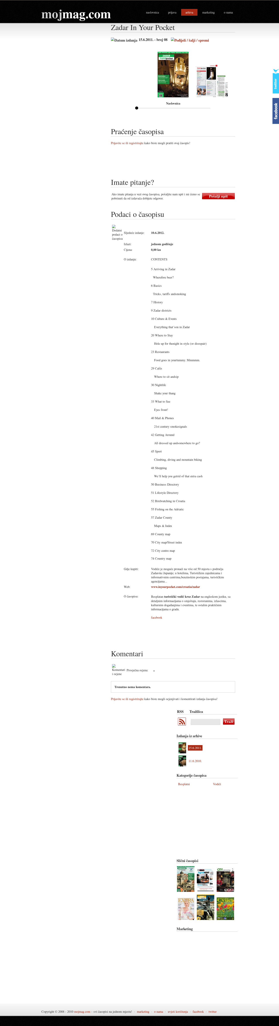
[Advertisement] (190, 163)
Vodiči (217, 784)
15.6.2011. (195, 748)
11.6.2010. (195, 761)
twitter (213, 1011)
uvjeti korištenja (178, 1011)
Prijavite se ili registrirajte (127, 143)
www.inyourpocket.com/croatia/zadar (175, 586)
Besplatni (184, 784)
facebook (156, 617)
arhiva (189, 12)
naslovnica (152, 12)
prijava (172, 12)
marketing (208, 12)
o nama (228, 12)
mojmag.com (82, 1011)
